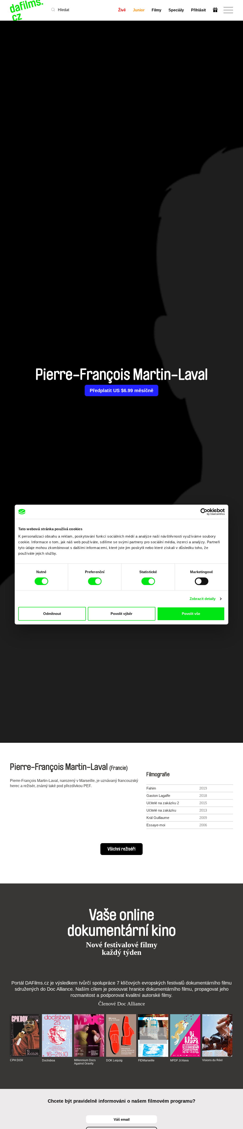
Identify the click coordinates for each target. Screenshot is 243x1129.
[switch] (95, 581)
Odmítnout (52, 614)
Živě (122, 10)
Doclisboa (48, 1060)
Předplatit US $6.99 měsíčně (121, 390)
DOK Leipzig (114, 1060)
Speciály (176, 10)
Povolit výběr (121, 614)
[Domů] (27, 10)
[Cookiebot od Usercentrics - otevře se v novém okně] (204, 511)
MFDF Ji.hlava (179, 1060)
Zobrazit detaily (203, 599)
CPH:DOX (16, 1060)
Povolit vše (191, 614)
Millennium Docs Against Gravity (85, 1062)
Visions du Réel (212, 1060)
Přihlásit (198, 10)
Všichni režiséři (121, 849)
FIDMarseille (146, 1060)
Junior (139, 10)
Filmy (156, 10)
